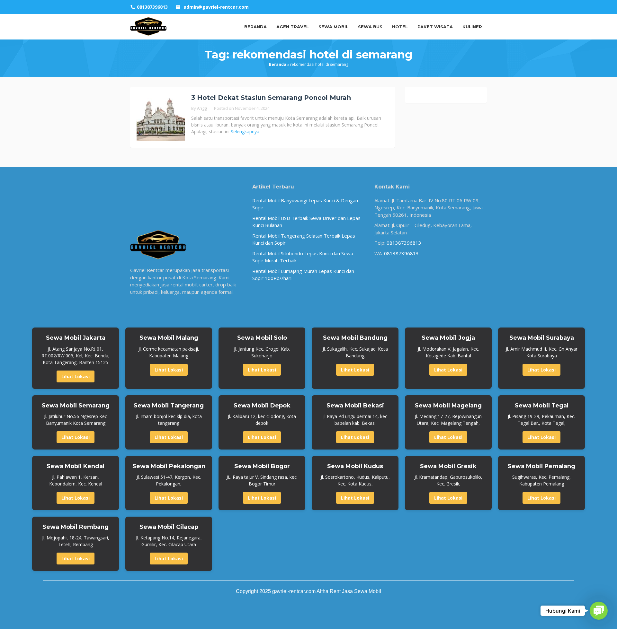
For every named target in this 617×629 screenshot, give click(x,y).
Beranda (277, 64)
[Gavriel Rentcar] (148, 26)
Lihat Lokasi (75, 376)
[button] (599, 611)
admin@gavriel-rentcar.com (216, 7)
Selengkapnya (245, 131)
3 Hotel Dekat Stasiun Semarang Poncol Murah (271, 97)
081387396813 (404, 243)
